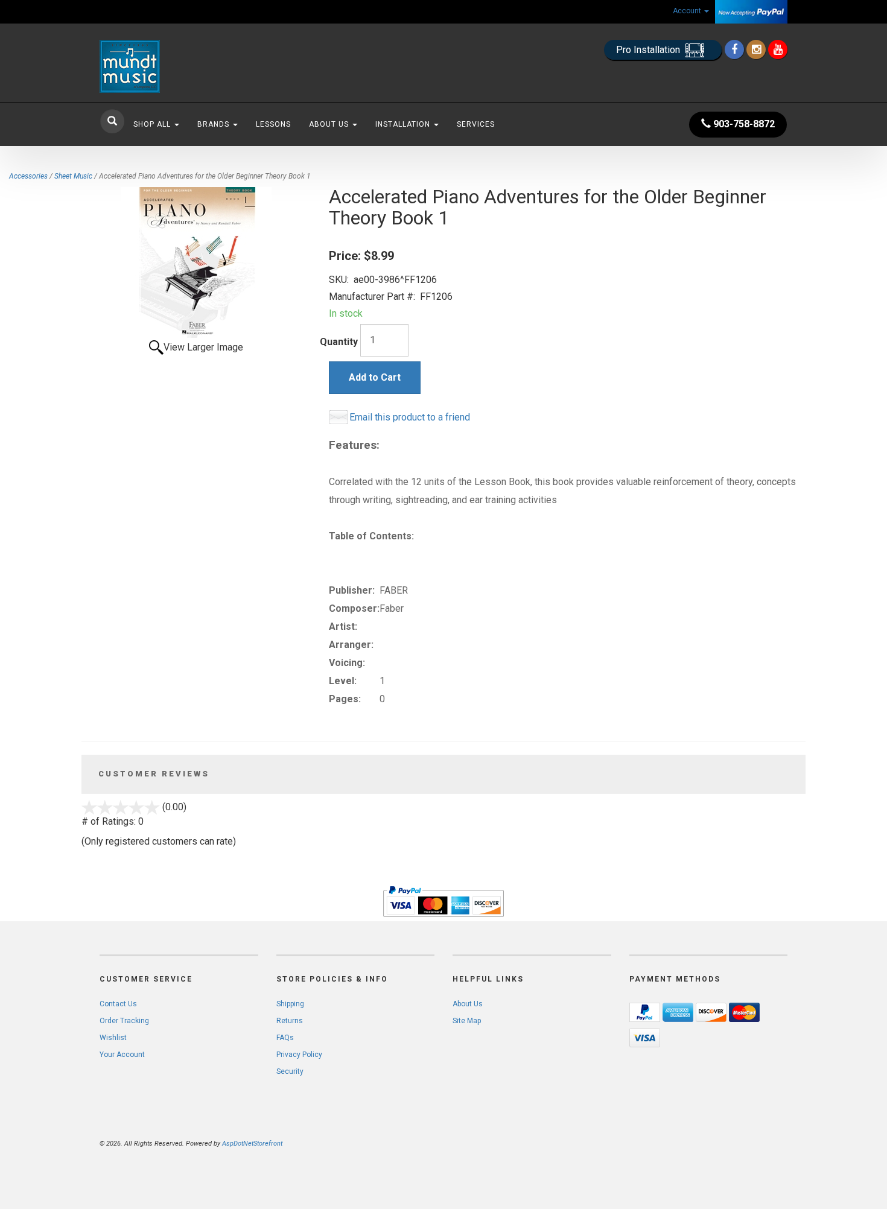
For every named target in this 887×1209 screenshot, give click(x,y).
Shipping (290, 1004)
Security (290, 1071)
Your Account (122, 1054)
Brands (214, 124)
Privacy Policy (299, 1054)
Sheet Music (73, 176)
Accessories (28, 176)
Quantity (339, 341)
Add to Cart (375, 377)
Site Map (467, 1021)
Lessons (273, 124)
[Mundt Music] (208, 66)
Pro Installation (649, 50)
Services (476, 124)
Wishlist (113, 1037)
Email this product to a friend (409, 417)
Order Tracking (124, 1021)
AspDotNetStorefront (252, 1143)
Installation (404, 124)
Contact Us (118, 1004)
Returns (289, 1021)
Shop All (153, 124)
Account (688, 11)
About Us (330, 124)
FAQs (285, 1037)
